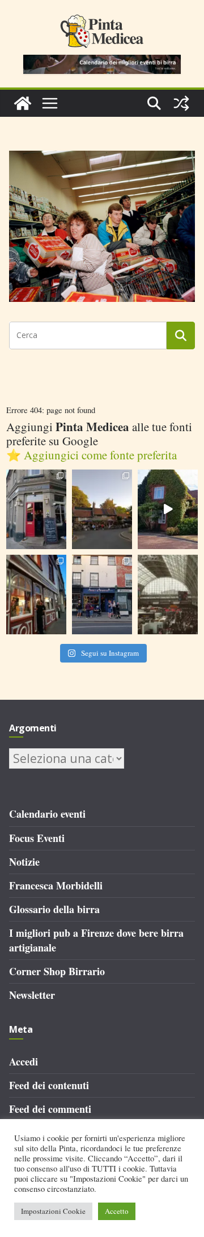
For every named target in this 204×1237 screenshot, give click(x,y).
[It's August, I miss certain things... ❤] (168, 594)
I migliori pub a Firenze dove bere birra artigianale (96, 939)
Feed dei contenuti (49, 1085)
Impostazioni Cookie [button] (53, 1211)
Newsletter (32, 995)
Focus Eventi (37, 838)
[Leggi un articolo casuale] (181, 103)
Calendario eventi (47, 813)
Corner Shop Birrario (57, 971)
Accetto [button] (117, 1211)
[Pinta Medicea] (22, 103)
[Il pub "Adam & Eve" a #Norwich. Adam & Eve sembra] (102, 509)
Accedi (23, 1061)
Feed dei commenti (50, 1109)
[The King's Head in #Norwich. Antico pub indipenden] (36, 594)
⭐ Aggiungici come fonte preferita (91, 455)
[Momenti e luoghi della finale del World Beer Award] (168, 509)
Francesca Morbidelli (56, 885)
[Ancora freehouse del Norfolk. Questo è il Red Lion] (36, 509)
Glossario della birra (54, 909)
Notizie (24, 861)
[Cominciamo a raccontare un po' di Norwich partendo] (102, 594)
